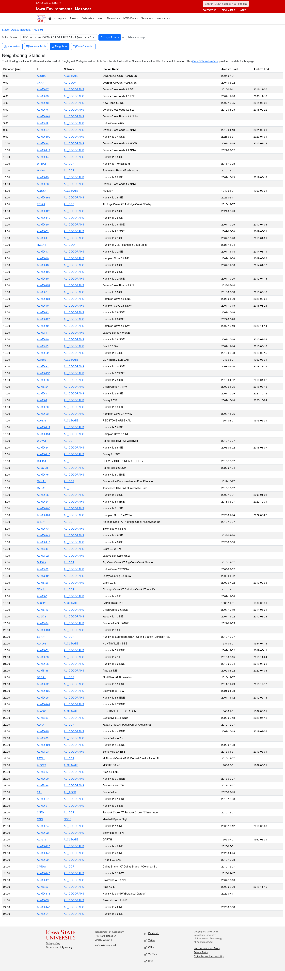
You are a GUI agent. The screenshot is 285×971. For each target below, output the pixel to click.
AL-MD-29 (43, 177)
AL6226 (41, 603)
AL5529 (41, 765)
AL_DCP (69, 163)
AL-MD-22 (43, 833)
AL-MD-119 (43, 427)
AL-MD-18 (43, 143)
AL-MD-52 (43, 650)
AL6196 (41, 76)
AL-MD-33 (43, 414)
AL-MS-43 (42, 549)
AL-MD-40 (43, 305)
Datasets (87, 18)
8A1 (39, 792)
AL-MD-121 (43, 745)
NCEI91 (38, 29)
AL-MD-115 (43, 454)
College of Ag (53, 943)
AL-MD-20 (43, 339)
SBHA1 (41, 637)
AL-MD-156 (43, 197)
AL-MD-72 (43, 684)
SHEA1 (41, 522)
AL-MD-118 (43, 542)
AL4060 (41, 711)
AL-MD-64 (43, 826)
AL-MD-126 (43, 211)
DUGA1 (41, 562)
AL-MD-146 (43, 873)
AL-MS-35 (42, 670)
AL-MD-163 (43, 116)
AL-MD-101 (43, 515)
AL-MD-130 (43, 691)
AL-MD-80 (43, 407)
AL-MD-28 (43, 697)
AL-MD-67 (43, 89)
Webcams (162, 18)
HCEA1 (41, 245)
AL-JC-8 (41, 616)
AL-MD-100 (43, 508)
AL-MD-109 (43, 136)
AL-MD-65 (43, 900)
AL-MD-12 (43, 312)
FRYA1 (41, 204)
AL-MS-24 (42, 386)
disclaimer (228, 10)
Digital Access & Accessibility (209, 956)
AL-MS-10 (42, 610)
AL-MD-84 (43, 501)
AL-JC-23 (42, 468)
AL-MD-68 (43, 380)
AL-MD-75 (43, 474)
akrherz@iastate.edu (106, 945)
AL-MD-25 (43, 731)
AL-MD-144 (43, 535)
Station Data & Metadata (16, 29)
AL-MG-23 (43, 751)
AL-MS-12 (42, 123)
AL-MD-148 (43, 853)
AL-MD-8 (42, 805)
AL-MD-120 (43, 846)
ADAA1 (41, 724)
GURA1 (41, 461)
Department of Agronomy (59, 947)
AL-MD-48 (43, 265)
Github (151, 947)
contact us (209, 10)
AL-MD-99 (43, 860)
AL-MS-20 (42, 569)
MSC (40, 819)
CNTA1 (41, 812)
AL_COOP (70, 82)
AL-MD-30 (43, 224)
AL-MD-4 (42, 393)
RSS (150, 961)
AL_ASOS (70, 792)
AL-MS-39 (42, 718)
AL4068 (41, 643)
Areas (73, 18)
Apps (61, 18)
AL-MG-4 (42, 332)
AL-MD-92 (43, 353)
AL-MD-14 (43, 157)
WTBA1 (41, 163)
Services (146, 18)
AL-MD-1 (42, 238)
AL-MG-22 (43, 555)
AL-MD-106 (43, 272)
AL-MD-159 (43, 285)
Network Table (37, 46)
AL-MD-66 (43, 184)
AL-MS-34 (42, 623)
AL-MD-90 (43, 778)
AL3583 (41, 359)
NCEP (67, 819)
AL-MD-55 (43, 495)
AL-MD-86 (43, 664)
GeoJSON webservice (205, 61)
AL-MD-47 (43, 251)
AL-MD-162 (43, 704)
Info (99, 18)
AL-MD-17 (43, 880)
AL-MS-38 (42, 738)
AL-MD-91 (43, 292)
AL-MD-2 (42, 400)
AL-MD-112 (43, 150)
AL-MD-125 (43, 319)
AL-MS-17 (42, 772)
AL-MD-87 (43, 366)
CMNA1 (41, 866)
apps (243, 10)
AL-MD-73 (43, 528)
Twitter (151, 940)
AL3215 (41, 839)
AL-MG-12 (43, 576)
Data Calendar (84, 46)
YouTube (153, 954)
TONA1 (41, 589)
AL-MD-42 (43, 326)
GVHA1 (41, 481)
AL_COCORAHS (74, 89)
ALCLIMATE (71, 76)
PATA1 (41, 758)
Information (13, 46)
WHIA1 (41, 170)
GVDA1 (41, 488)
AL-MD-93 (43, 657)
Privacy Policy (201, 952)
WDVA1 (41, 441)
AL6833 (41, 420)
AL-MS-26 (42, 582)
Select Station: (10, 37)
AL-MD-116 (43, 893)
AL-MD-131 (43, 299)
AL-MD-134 (43, 630)
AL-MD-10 (43, 278)
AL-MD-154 (43, 434)
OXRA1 (41, 82)
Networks (112, 18)
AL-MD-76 (43, 109)
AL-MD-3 (42, 596)
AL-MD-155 (43, 373)
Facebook (153, 933)
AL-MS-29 (42, 785)
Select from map (136, 37)
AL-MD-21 (43, 914)
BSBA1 (41, 677)
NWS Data (129, 18)
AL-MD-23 (43, 96)
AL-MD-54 (43, 447)
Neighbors (61, 46)
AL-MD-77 (43, 130)
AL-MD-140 (43, 907)
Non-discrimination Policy (207, 948)
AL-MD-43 (43, 103)
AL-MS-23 (42, 887)
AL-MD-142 (43, 218)
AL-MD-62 (43, 231)
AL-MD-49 (43, 258)
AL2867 (41, 191)
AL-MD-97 (43, 799)
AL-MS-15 (42, 346)
